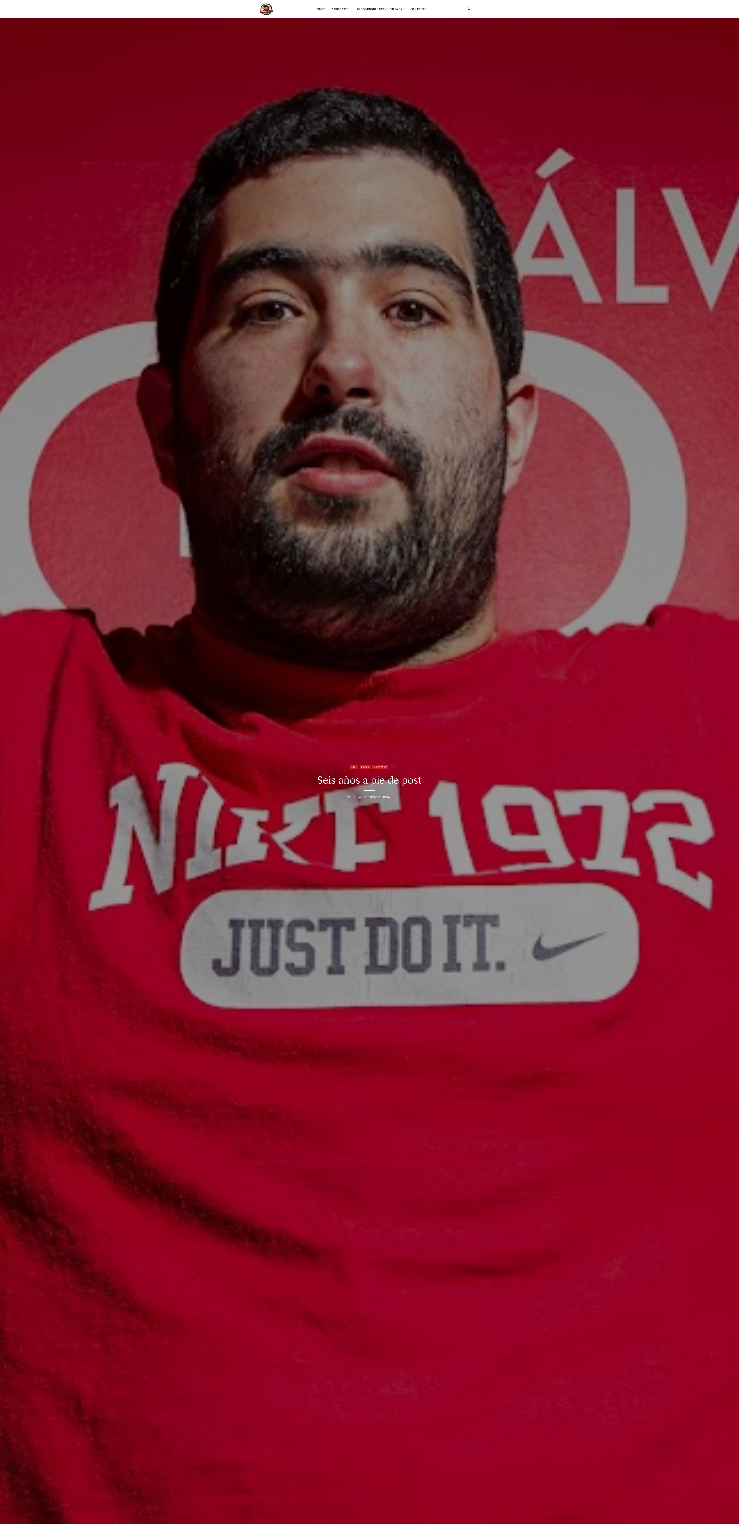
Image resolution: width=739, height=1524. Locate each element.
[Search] (469, 9)
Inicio (320, 9)
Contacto (418, 9)
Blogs (365, 766)
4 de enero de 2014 (374, 797)
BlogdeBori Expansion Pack (379, 9)
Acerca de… (341, 9)
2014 (354, 766)
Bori (351, 797)
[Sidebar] (478, 9)
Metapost (380, 766)
